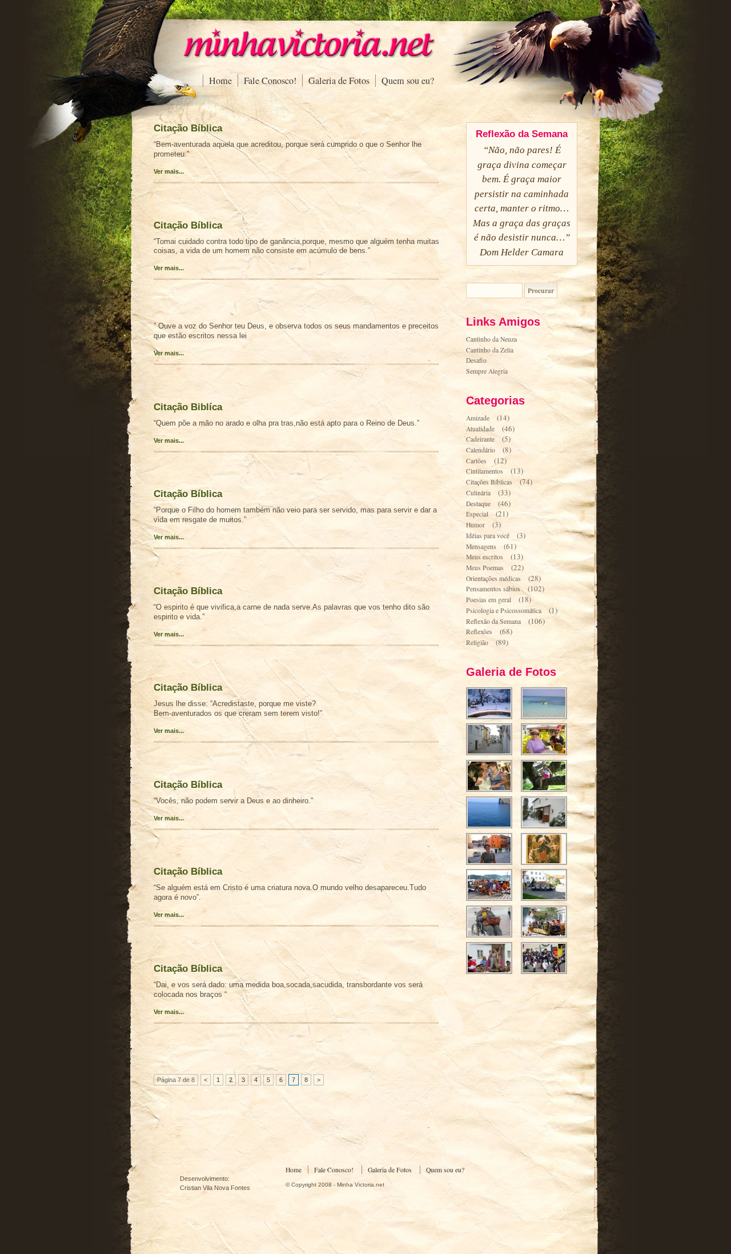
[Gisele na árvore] (547, 790)
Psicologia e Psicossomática (503, 610)
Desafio (476, 360)
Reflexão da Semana (493, 621)
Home (220, 80)
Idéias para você (487, 535)
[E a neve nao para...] (492, 718)
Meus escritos (484, 556)
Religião (477, 642)
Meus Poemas (485, 567)
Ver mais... (169, 171)
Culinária (478, 492)
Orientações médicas (493, 578)
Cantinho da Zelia (489, 350)
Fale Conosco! (270, 80)
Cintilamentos (484, 471)
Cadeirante (480, 439)
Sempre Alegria (487, 371)
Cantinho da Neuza (491, 339)
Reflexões (479, 631)
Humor (475, 524)
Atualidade (480, 428)
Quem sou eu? (407, 80)
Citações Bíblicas (489, 482)
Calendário (480, 450)
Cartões (476, 460)
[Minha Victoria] (308, 55)
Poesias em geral (488, 599)
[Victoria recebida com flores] (492, 936)
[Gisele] (492, 863)
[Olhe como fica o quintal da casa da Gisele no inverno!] (547, 827)
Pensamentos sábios (493, 588)
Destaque (478, 503)
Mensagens (481, 546)
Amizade (477, 418)
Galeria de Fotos (338, 80)
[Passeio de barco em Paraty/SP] (492, 899)
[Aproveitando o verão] (547, 754)
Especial (477, 514)
